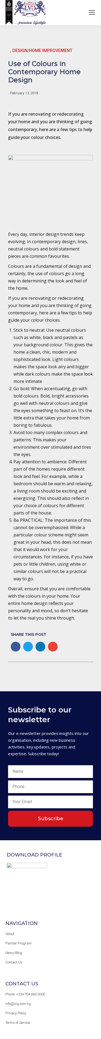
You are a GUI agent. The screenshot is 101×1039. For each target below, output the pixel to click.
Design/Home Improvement (42, 50)
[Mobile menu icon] (92, 12)
